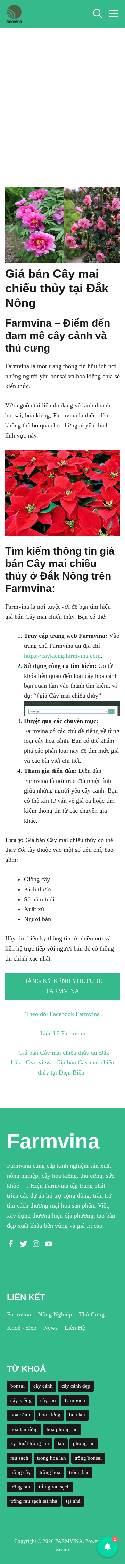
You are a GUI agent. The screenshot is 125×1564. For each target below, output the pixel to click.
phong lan (84, 1443)
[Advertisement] (62, 93)
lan (61, 1443)
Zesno (62, 1549)
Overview (38, 1062)
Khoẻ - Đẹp (21, 1327)
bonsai (17, 1386)
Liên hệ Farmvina (62, 1033)
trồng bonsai (88, 1458)
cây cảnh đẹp (75, 1386)
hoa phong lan (62, 1429)
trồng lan (79, 1472)
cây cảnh (43, 1386)
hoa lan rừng (24, 1429)
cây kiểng (21, 1400)
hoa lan (77, 1414)
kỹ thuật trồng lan (29, 1443)
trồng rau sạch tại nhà (33, 1501)
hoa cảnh (20, 1414)
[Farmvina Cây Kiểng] (13, 14)
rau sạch (19, 1458)
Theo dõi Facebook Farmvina (62, 1013)
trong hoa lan (51, 1458)
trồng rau (20, 1487)
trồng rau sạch (54, 1487)
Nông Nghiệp (55, 1314)
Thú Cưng (92, 1314)
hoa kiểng (49, 1414)
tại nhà (73, 1501)
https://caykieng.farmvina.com (62, 655)
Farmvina (19, 1314)
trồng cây (20, 1472)
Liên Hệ (75, 1327)
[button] (98, 14)
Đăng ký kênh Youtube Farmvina (62, 986)
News (50, 1327)
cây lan (48, 1400)
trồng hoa (50, 1472)
